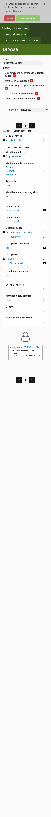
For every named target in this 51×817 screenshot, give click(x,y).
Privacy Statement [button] (14, 11)
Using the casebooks (13, 40)
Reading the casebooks (15, 28)
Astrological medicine (14, 34)
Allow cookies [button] (28, 18)
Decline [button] (9, 18)
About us (34, 40)
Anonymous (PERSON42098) (25, 347)
